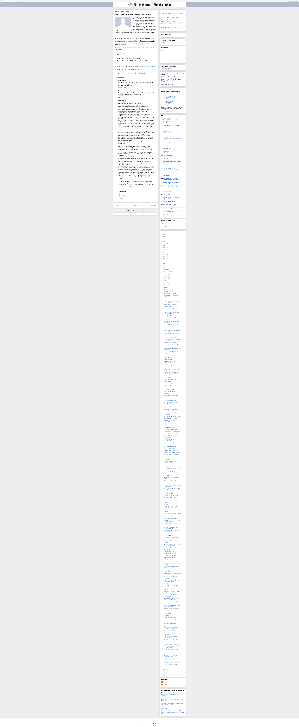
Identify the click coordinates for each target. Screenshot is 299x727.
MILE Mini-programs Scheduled (171, 365)
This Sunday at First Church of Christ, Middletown (171, 334)
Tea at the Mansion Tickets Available (172, 450)
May (165, 285)
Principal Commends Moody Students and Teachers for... (172, 574)
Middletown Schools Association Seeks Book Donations (171, 410)
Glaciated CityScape (168, 561)
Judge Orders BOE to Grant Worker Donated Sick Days (172, 531)
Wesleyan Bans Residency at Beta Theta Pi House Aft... (171, 421)
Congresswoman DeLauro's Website (171, 208)
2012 (164, 265)
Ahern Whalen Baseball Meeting (170, 163)
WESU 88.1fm (166, 194)
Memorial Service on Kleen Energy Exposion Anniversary (172, 545)
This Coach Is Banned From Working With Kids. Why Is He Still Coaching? (172, 704)
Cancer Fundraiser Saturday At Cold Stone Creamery (172, 469)
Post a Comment (120, 198)
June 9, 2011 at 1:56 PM (123, 188)
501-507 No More (168, 385)
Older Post (153, 205)
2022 (164, 243)
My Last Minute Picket (169, 315)
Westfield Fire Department (169, 201)
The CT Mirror (166, 118)
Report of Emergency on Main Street (172, 644)
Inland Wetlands (168, 102)
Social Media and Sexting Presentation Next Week (170, 399)
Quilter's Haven (167, 306)
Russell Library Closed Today (170, 664)
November (166, 271)
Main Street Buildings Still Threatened (170, 620)
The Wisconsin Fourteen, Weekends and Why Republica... (172, 388)
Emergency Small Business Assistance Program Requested (172, 581)
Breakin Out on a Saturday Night (171, 379)
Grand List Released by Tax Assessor (172, 662)
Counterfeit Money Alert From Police (172, 328)
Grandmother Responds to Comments (172, 495)
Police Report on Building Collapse (172, 639)
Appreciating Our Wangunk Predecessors (171, 126)
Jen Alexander (166, 684)
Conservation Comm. (169, 95)
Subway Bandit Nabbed (169, 367)
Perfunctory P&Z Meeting (170, 337)
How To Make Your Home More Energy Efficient (171, 558)
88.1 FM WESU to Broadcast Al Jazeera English (171, 478)
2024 (164, 239)
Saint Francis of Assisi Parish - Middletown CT (170, 174)
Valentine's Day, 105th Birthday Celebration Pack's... (171, 443)
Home (135, 205)
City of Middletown (167, 214)
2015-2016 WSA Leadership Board (170, 169)
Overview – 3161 (166, 132)
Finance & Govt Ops (169, 101)
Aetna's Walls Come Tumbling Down (172, 452)
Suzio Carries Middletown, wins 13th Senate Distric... (172, 349)
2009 (164, 672)
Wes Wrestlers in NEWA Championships (169, 356)
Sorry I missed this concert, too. (168, 13)
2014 (164, 261)
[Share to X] (141, 73)
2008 (164, 674)
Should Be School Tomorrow (170, 617)
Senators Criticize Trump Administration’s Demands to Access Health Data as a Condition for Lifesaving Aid (172, 712)
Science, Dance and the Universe (171, 351)
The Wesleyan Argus (167, 131)
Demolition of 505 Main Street (171, 480)
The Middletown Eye (164, 68)
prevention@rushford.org (149, 66)
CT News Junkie (167, 142)
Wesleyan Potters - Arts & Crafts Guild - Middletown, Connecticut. (172, 183)
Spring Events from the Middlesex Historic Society (171, 322)
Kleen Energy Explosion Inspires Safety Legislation (171, 570)
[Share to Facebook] (143, 73)
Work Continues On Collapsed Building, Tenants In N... (170, 628)
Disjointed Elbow (168, 359)
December (166, 269)
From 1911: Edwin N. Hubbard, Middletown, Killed (171, 459)
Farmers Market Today (169, 427)
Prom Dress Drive (168, 299)
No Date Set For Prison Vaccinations (170, 144)
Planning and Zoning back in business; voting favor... (170, 498)
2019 (164, 250)
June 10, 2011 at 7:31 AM (123, 195)
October (166, 274)
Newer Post (118, 205)
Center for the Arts (167, 191)
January (166, 667)
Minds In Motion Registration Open (172, 431)
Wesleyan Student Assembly (169, 168)
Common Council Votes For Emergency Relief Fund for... (171, 517)
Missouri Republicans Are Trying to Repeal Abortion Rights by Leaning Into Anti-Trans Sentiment (171, 694)
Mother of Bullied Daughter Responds (172, 471)
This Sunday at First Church (170, 391)
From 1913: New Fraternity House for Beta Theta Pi (171, 313)
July (165, 280)
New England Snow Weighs (170, 547)
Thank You (166, 615)
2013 (164, 263)
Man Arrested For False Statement (171, 418)
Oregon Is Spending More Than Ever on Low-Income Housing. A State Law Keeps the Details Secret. (172, 699)
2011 (164, 267)
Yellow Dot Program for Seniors (171, 649)
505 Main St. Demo (168, 383)
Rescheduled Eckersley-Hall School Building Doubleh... (172, 521)
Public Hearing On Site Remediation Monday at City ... (172, 302)
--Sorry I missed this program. (168, 17)
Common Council (168, 105)
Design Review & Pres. (169, 97)
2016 (164, 256)
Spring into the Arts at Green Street (172, 416)
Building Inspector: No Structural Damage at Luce (171, 609)
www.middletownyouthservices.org (134, 69)
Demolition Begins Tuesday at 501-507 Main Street (172, 440)
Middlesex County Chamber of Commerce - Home (170, 205)
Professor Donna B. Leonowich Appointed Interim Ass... (171, 455)
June (165, 282)
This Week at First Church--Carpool (172, 483)
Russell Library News (169, 448)
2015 (164, 258)
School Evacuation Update (170, 583)
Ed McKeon (166, 504)
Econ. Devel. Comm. (169, 98)
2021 (164, 245)
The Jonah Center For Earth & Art (171, 125)
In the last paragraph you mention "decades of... (172, 27)
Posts (164, 224)
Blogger (157, 723)
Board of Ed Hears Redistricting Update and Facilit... (171, 492)
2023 (164, 241)
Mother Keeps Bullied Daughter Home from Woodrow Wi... (171, 507)
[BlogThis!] (140, 73)
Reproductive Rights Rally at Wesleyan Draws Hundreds (170, 309)
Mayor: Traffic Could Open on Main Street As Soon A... (172, 606)
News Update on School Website (171, 585)
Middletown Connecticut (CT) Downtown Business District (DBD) (171, 179)
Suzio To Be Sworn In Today (170, 304)
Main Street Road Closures (170, 623)
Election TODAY (168, 353)
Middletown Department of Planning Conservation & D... (172, 474)
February (166, 291)
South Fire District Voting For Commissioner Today (170, 550)
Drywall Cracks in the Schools (170, 555)
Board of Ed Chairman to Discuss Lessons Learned (171, 538)
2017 (164, 254)
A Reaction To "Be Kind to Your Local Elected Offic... (171, 396)
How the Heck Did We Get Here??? (172, 342)
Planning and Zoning (169, 100)
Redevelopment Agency (169, 96)
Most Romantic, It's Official (170, 446)
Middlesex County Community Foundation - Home (170, 187)
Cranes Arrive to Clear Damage (171, 630)
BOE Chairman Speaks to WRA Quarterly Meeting (171, 647)
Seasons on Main (167, 381)
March (165, 289)
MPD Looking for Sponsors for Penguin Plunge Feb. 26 (171, 373)
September (166, 276)
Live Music (166, 393)
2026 (164, 234)
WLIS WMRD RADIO (168, 211)
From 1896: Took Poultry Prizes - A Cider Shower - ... (172, 376)
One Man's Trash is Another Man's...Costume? (170, 362)
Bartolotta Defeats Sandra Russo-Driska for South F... (171, 528)
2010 (164, 669)
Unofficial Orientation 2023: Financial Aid (172, 138)
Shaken (165, 625)
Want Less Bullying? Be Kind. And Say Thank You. (172, 403)
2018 (164, 252)
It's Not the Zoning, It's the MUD (170, 156)
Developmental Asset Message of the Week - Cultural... (172, 524)
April (165, 287)
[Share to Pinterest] (144, 73)
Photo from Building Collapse (170, 642)
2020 (164, 247)
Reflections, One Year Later (170, 553)
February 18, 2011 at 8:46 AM (125, 87)
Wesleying (165, 137)
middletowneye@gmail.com (167, 42)
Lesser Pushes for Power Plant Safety (172, 429)
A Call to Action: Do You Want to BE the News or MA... (172, 489)
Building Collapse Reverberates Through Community (171, 637)
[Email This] (138, 73)
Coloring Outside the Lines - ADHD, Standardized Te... (172, 462)
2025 (164, 236)
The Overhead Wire (167, 155)
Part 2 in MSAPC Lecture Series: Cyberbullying (171, 296)
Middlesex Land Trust (168, 148)
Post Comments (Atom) (138, 210)
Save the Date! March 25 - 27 (170, 293)
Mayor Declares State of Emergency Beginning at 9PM (172, 656)
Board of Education (169, 103)
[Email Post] (135, 73)
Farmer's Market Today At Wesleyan (172, 433)
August (166, 278)
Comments (165, 226)
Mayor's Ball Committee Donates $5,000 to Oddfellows (171, 599)
